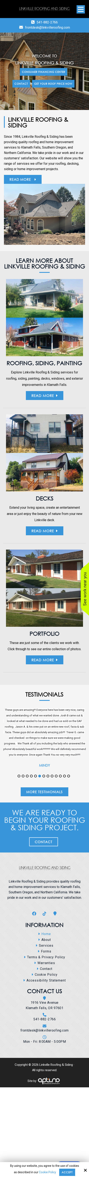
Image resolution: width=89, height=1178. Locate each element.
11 (60, 794)
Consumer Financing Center (43, 72)
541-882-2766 (47, 22)
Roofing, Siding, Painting (44, 362)
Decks (44, 498)
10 (56, 794)
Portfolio (44, 633)
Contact (21, 83)
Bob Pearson (44, 787)
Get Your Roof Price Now (53, 83)
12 (64, 794)
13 (68, 794)
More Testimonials (44, 810)
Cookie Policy (47, 1172)
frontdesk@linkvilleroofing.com (47, 27)
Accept (67, 1172)
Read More (21, 179)
